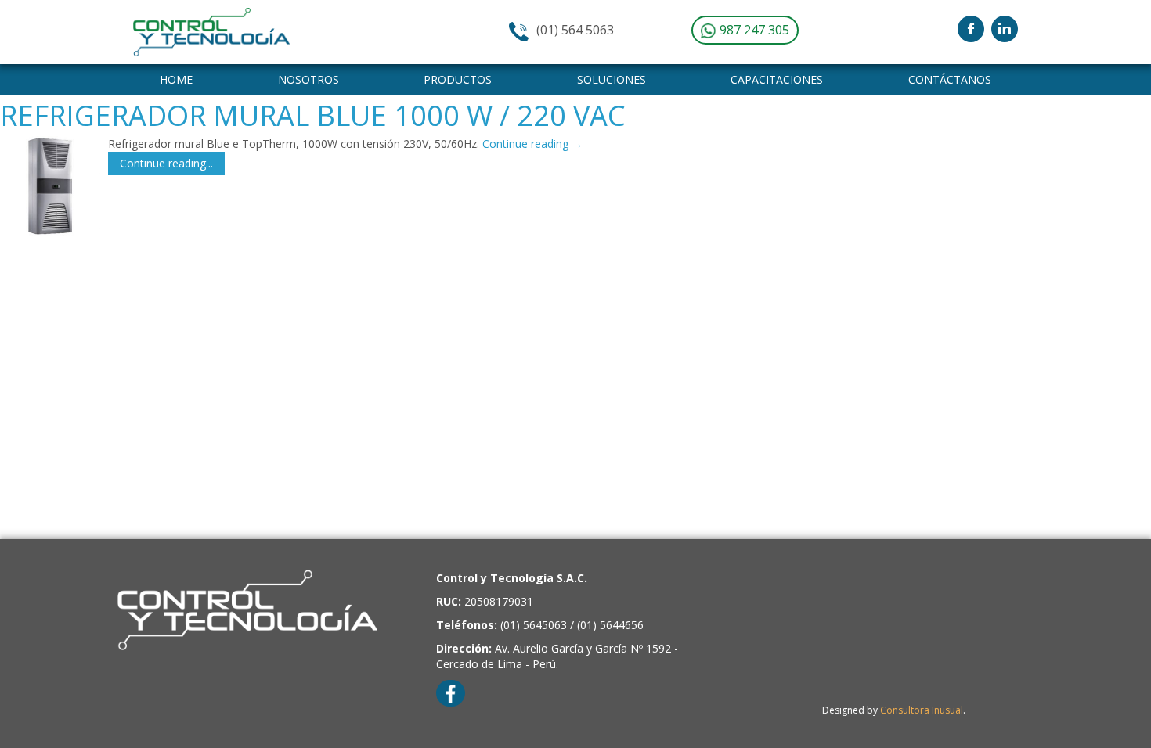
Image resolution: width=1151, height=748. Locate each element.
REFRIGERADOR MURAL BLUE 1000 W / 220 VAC (313, 115)
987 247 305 (752, 29)
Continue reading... (166, 163)
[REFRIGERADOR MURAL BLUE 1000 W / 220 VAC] (50, 186)
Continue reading (532, 143)
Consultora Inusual (921, 710)
